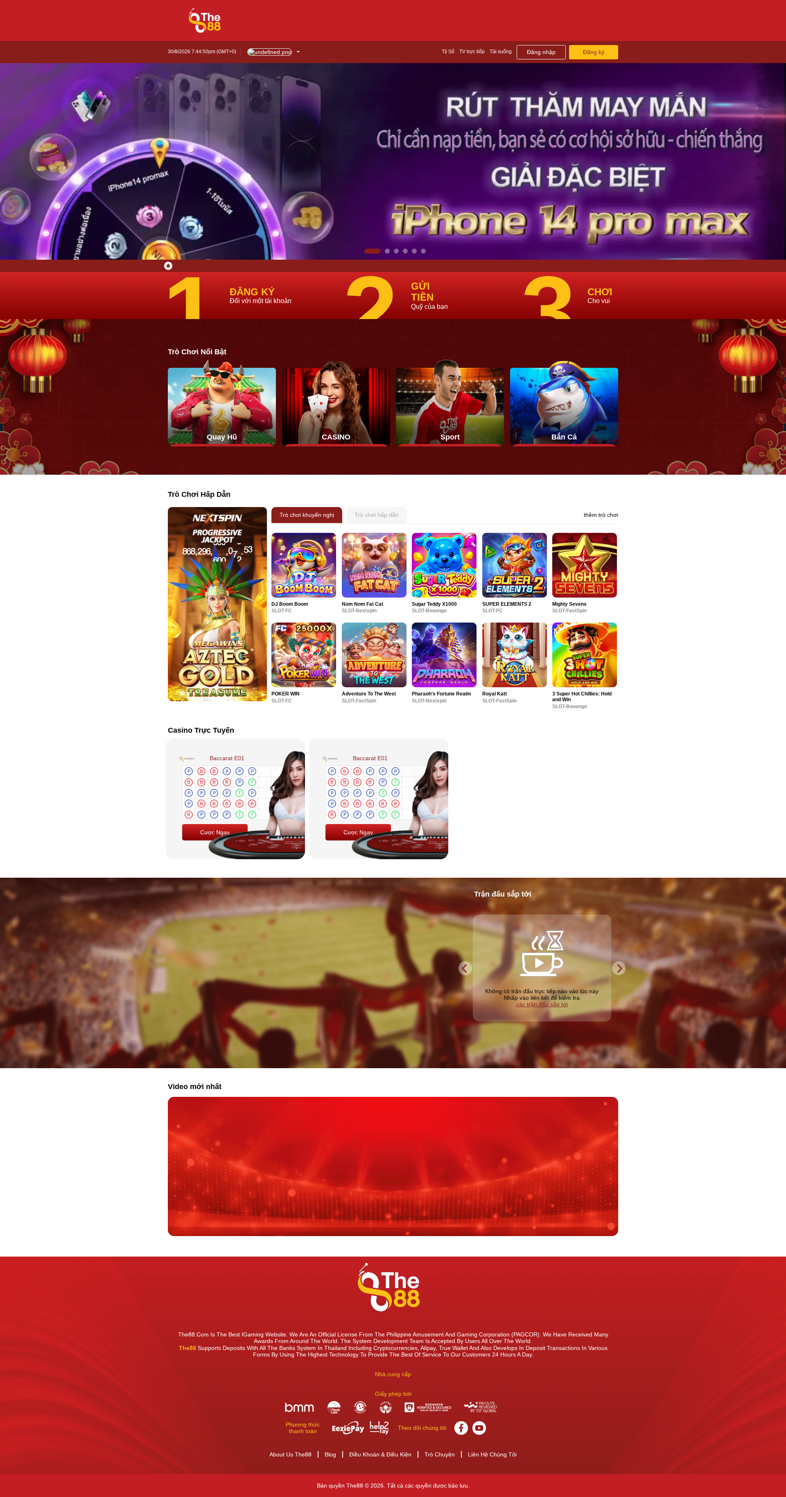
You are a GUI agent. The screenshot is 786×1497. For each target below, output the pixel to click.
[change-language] (273, 52)
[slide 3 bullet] (390, 251)
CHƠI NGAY (304, 565)
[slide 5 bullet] (414, 251)
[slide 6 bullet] (423, 251)
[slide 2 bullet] (375, 251)
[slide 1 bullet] (366, 251)
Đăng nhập (541, 52)
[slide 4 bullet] (405, 251)
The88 (187, 1348)
